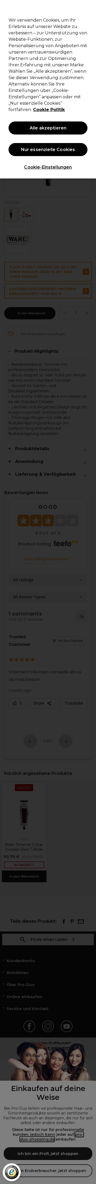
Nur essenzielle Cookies (48, 149)
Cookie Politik (49, 109)
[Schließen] (89, 7)
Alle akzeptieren (48, 128)
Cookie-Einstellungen (48, 167)
